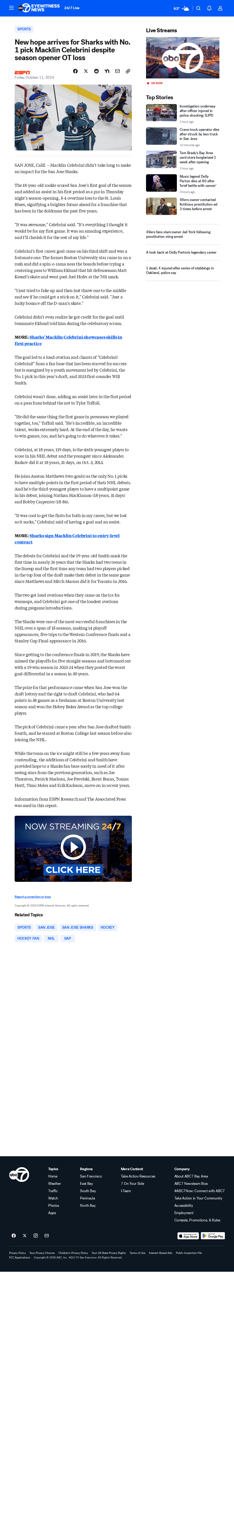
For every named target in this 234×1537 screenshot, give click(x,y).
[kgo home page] (19, 1174)
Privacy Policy (17, 1253)
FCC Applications (19, 1257)
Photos (53, 1205)
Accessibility (183, 1205)
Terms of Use (137, 1253)
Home (52, 1176)
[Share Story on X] (86, 71)
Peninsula (87, 1198)
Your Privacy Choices (42, 1253)
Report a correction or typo (33, 897)
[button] (11, 7)
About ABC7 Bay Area (191, 1176)
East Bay (86, 1184)
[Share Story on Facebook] (75, 71)
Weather (54, 1184)
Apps (52, 1213)
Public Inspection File (189, 1253)
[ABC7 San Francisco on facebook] (13, 1235)
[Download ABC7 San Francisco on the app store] (188, 1235)
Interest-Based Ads (160, 1253)
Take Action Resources (138, 1176)
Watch (53, 1198)
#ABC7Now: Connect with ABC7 (199, 1191)
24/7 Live (72, 7)
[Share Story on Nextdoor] (107, 71)
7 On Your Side (132, 1184)
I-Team (126, 1191)
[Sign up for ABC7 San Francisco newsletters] (46, 1235)
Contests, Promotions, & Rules (197, 1220)
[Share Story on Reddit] (96, 71)
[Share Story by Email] (117, 71)
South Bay (88, 1191)
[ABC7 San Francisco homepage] (39, 8)
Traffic (53, 1191)
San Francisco (91, 1176)
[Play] (182, 57)
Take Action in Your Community (198, 1198)
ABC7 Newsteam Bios (191, 1184)
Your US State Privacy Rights (109, 1253)
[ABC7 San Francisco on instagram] (35, 1235)
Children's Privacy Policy (73, 1253)
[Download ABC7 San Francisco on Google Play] (213, 1235)
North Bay (88, 1205)
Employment (184, 1213)
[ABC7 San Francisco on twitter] (24, 1235)
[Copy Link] (128, 71)
